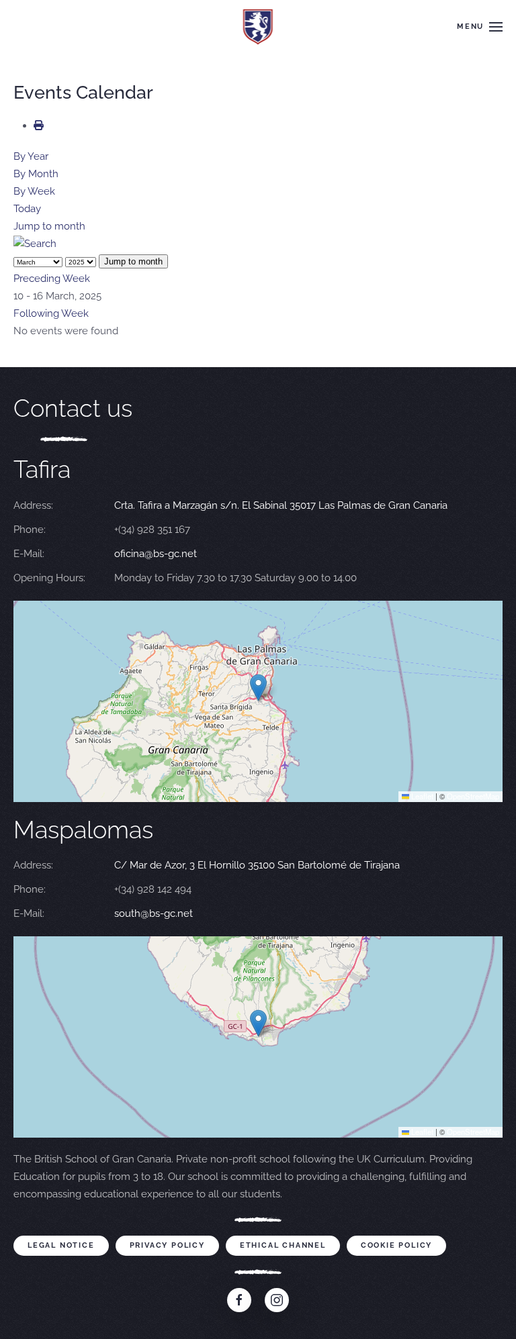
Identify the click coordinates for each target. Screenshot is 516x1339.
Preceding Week (51, 278)
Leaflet (421, 796)
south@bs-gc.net (153, 913)
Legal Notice (61, 1245)
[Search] (34, 244)
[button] (480, 27)
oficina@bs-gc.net (155, 554)
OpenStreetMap (473, 796)
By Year (30, 156)
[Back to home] (258, 27)
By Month (35, 174)
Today (27, 209)
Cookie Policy (396, 1245)
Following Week (51, 313)
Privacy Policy (167, 1245)
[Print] (39, 125)
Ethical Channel (283, 1245)
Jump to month (49, 226)
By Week (34, 191)
